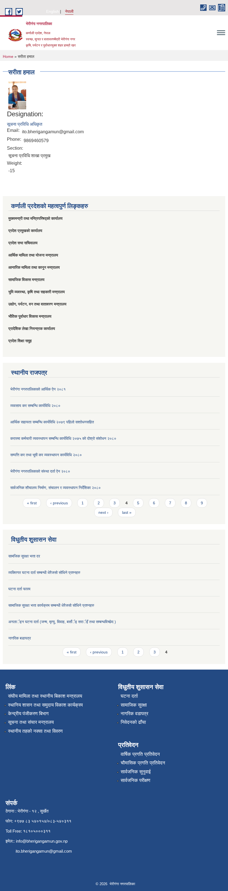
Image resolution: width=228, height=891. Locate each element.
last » (127, 512)
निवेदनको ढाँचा (133, 722)
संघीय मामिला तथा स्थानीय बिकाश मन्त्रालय (45, 696)
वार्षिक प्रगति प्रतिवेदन (140, 754)
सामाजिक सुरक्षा (134, 705)
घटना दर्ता (129, 696)
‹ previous (59, 503)
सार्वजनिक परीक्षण (135, 780)
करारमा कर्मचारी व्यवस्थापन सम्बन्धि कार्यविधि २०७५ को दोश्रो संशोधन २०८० (63, 438)
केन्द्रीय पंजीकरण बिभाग (28, 713)
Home (8, 56)
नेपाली (69, 11)
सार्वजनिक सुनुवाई (136, 771)
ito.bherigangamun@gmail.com (44, 851)
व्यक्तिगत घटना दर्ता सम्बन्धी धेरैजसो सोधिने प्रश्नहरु (44, 572)
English (52, 11)
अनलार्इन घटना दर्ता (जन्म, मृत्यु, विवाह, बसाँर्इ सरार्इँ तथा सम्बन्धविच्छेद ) (62, 621)
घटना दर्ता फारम (19, 589)
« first (32, 503)
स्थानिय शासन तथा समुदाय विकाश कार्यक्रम (45, 705)
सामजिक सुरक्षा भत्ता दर (24, 556)
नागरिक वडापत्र (134, 713)
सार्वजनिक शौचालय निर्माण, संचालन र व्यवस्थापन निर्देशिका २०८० (55, 487)
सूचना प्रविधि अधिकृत (24, 124)
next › (103, 512)
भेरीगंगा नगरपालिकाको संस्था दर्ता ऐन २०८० (40, 471)
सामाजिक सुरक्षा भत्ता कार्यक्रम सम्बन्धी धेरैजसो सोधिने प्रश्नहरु (51, 605)
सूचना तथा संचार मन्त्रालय (31, 722)
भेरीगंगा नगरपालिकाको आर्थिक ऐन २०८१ (38, 389)
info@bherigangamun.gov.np (42, 841)
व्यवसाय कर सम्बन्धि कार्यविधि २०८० (35, 405)
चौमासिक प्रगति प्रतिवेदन (143, 763)
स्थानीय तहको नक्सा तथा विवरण (35, 731)
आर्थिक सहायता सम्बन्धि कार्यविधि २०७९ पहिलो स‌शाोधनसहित (52, 422)
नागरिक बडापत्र (19, 638)
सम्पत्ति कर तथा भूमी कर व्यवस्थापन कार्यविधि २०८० (46, 455)
